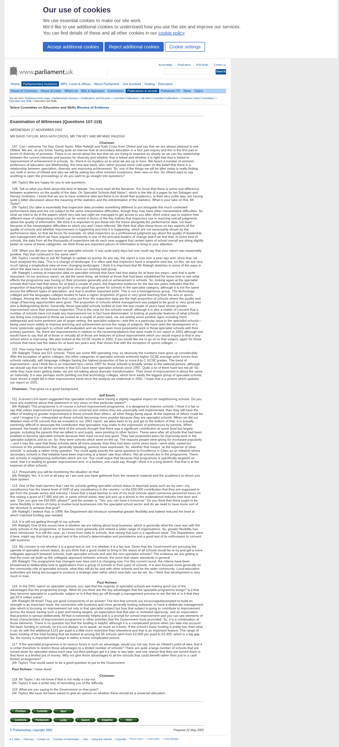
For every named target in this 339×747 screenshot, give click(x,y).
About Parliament (106, 84)
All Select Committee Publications (160, 98)
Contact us (220, 64)
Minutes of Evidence (93, 107)
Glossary (29, 739)
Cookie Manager (171, 739)
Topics (198, 91)
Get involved (132, 84)
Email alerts (184, 64)
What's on (71, 91)
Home (15, 84)
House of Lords (51, 91)
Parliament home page (37, 98)
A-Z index (14, 739)
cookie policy (171, 32)
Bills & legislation (92, 91)
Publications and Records (96, 98)
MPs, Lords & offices (76, 84)
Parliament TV (170, 91)
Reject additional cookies (134, 46)
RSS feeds (202, 64)
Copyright (120, 739)
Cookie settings (185, 46)
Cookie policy (153, 739)
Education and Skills (20, 101)
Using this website (102, 739)
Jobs (85, 739)
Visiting (149, 84)
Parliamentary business (40, 84)
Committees (116, 91)
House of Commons (24, 91)
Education (165, 84)
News (187, 91)
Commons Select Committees (197, 98)
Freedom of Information (66, 739)
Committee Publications (126, 98)
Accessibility (165, 64)
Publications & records (142, 91)
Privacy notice (136, 739)
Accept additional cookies (73, 46)
